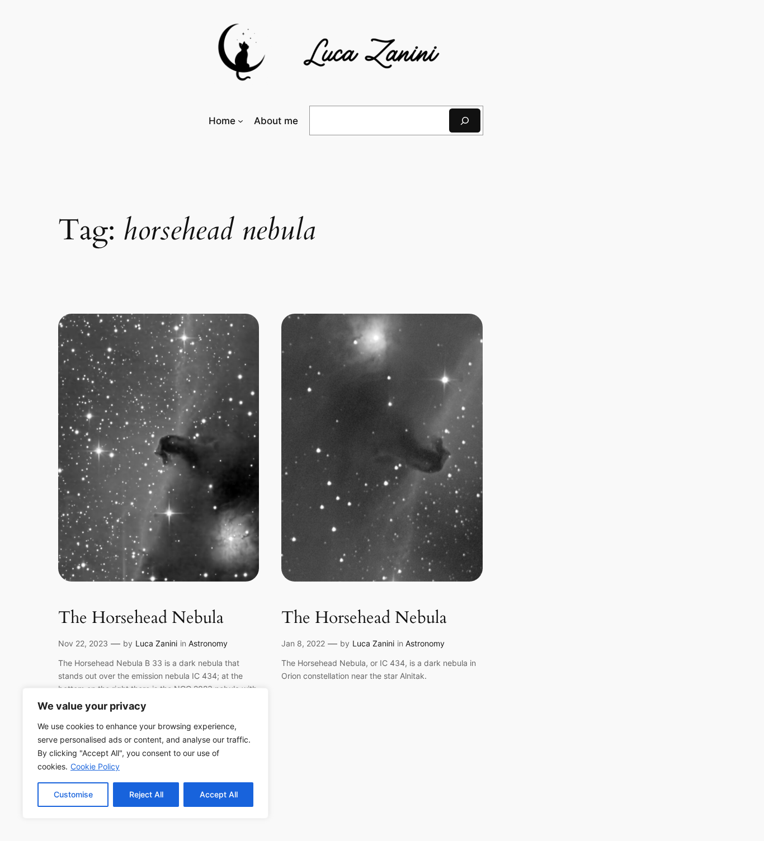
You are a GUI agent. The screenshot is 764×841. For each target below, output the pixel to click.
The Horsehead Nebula (141, 618)
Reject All (146, 794)
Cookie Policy (95, 766)
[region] (145, 753)
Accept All (219, 794)
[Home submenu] (240, 121)
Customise (73, 794)
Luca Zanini (156, 643)
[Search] (464, 120)
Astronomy (208, 643)
